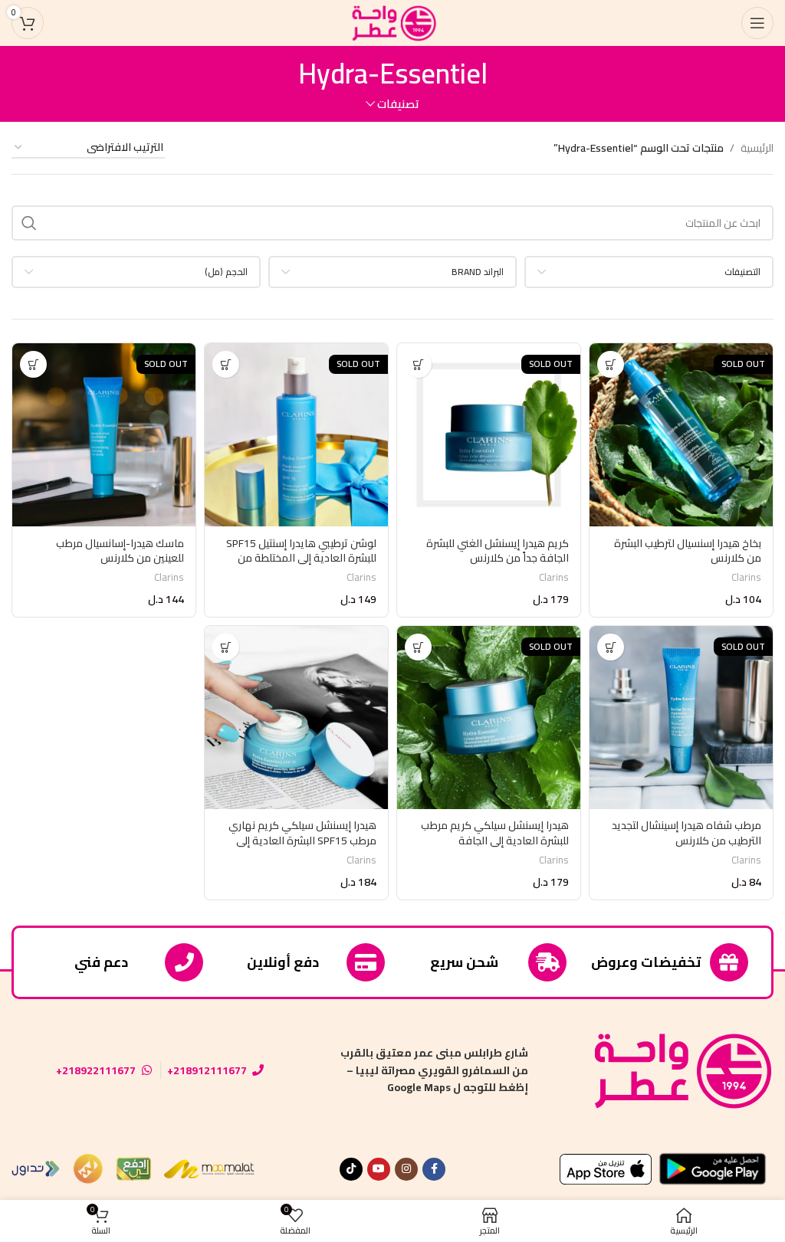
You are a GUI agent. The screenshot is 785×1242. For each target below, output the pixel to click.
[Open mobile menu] (757, 23)
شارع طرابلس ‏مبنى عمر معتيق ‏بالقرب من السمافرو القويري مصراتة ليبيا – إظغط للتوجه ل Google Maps (434, 1070)
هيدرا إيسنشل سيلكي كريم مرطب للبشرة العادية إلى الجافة (495, 832)
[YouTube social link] (378, 1169)
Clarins (746, 577)
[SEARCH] (29, 223)
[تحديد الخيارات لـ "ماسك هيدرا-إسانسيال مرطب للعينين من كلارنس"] (33, 364)
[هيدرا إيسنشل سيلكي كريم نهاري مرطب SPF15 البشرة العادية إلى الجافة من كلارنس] (296, 717)
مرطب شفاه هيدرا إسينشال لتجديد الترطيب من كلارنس (686, 832)
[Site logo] (392, 22)
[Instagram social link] (406, 1169)
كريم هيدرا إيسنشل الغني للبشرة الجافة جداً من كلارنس (497, 551)
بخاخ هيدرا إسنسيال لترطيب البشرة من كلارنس (687, 551)
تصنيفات (398, 104)
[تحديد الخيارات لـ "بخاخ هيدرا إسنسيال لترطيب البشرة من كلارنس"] (610, 364)
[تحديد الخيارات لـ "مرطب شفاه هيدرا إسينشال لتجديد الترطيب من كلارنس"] (610, 647)
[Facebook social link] (433, 1169)
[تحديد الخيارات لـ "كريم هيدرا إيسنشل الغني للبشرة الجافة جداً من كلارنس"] (418, 364)
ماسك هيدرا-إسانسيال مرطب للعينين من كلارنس (120, 551)
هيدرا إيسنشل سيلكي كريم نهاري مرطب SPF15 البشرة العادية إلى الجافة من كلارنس (302, 840)
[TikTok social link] (351, 1169)
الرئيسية (757, 147)
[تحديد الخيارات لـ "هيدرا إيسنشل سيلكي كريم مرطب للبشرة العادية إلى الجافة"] (418, 647)
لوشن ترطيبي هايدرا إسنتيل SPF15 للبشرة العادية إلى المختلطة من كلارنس (301, 558)
